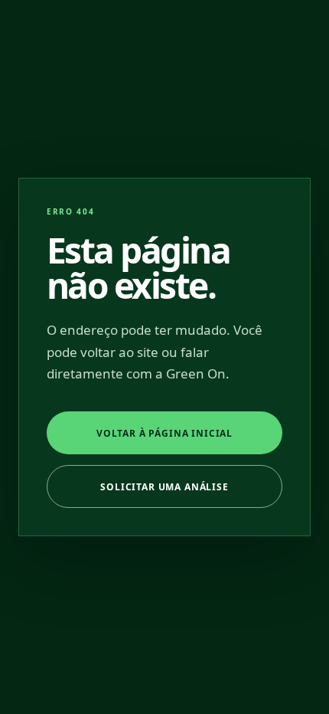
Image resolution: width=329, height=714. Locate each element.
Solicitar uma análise (164, 486)
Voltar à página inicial (164, 433)
